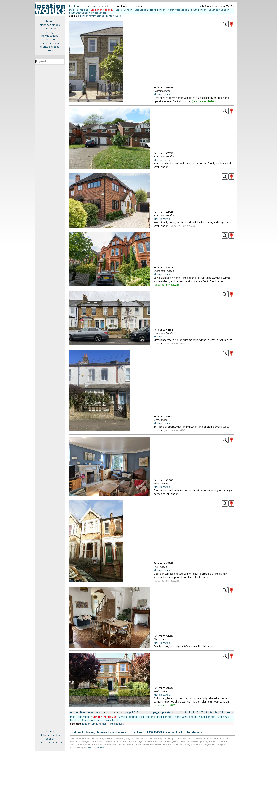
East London (141, 9)
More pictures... (163, 94)
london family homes (94, 723)
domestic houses (95, 6)
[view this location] (225, 26)
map (71, 9)
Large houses (113, 15)
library (50, 32)
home (49, 21)
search (50, 738)
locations (74, 6)
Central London (123, 9)
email (171, 732)
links (50, 50)
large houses (116, 723)
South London (198, 9)
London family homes (92, 15)
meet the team (50, 43)
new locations (49, 35)
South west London (79, 12)
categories (49, 28)
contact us (50, 39)
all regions (82, 9)
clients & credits (49, 46)
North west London (178, 9)
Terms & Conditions (96, 747)
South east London (219, 9)
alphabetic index (50, 25)
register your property (50, 741)
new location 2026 (203, 101)
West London (99, 12)
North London (157, 9)
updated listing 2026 (166, 284)
